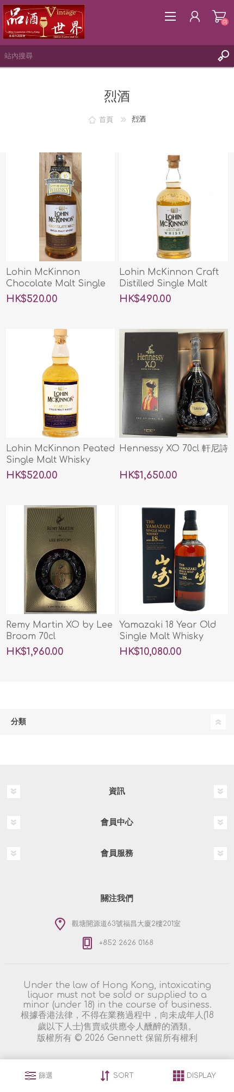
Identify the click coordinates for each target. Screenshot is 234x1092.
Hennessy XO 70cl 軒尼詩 (173, 448)
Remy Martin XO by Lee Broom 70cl (59, 630)
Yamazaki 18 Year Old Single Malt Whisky (167, 630)
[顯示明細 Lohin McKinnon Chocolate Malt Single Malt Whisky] (60, 206)
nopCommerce (145, 1052)
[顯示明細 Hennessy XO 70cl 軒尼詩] (173, 383)
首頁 (106, 119)
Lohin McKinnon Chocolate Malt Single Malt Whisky (56, 283)
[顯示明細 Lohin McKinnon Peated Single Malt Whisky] (60, 383)
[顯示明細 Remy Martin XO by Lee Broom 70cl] (60, 559)
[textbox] (106, 56)
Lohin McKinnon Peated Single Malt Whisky (60, 454)
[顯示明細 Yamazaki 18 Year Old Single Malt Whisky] (173, 559)
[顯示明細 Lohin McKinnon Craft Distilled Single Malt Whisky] (173, 206)
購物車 (219, 16)
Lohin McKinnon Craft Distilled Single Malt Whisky (169, 283)
